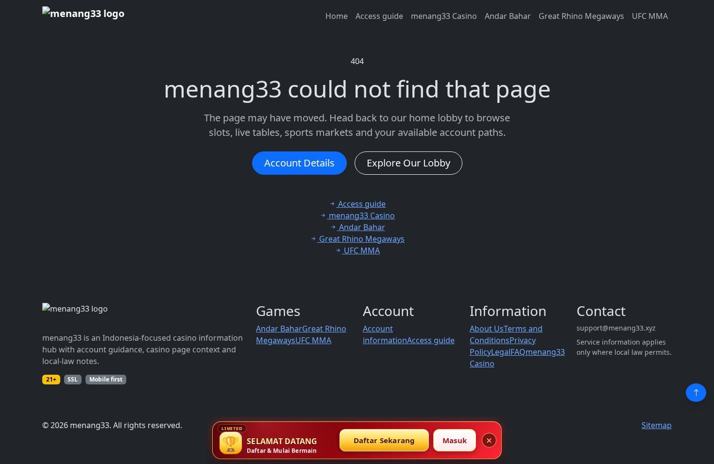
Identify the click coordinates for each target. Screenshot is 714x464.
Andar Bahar (508, 16)
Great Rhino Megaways (581, 16)
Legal (500, 352)
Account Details (299, 162)
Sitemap (657, 425)
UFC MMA (650, 16)
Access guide (379, 16)
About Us (487, 328)
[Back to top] (696, 392)
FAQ (518, 352)
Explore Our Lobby (408, 162)
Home (336, 16)
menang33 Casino (444, 16)
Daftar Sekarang (384, 440)
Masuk (454, 440)
